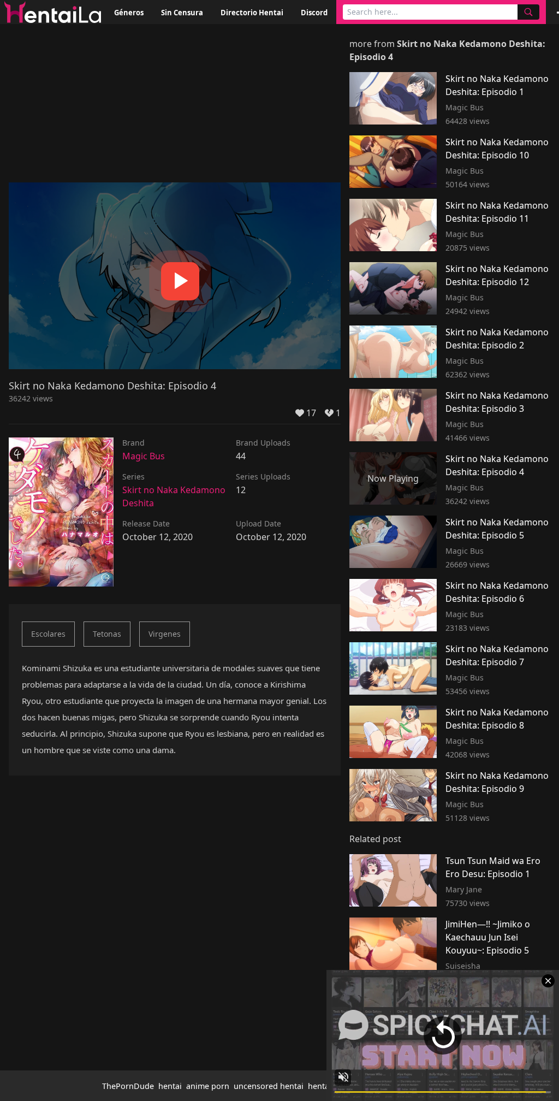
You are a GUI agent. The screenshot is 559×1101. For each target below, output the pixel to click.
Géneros (129, 12)
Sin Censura (182, 12)
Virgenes (164, 634)
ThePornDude (128, 1086)
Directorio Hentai (252, 12)
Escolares (48, 634)
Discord (314, 12)
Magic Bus (143, 456)
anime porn (207, 1086)
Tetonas (107, 634)
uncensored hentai (269, 1086)
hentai (170, 1086)
